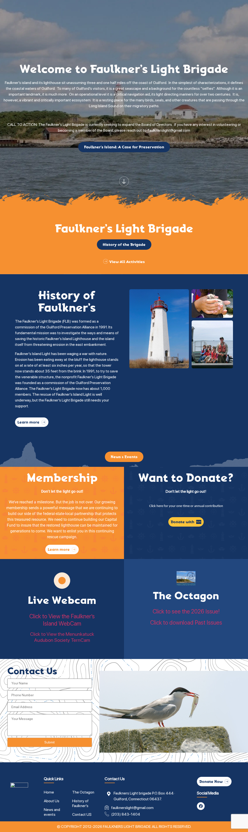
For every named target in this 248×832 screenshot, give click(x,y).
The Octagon (186, 595)
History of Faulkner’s (80, 803)
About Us (51, 801)
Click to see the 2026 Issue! (186, 611)
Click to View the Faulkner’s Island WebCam (62, 620)
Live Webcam (62, 600)
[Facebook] (201, 806)
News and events (52, 812)
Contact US (82, 814)
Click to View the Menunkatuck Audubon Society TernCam (62, 637)
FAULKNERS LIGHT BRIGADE (127, 826)
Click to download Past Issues (186, 622)
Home (49, 792)
